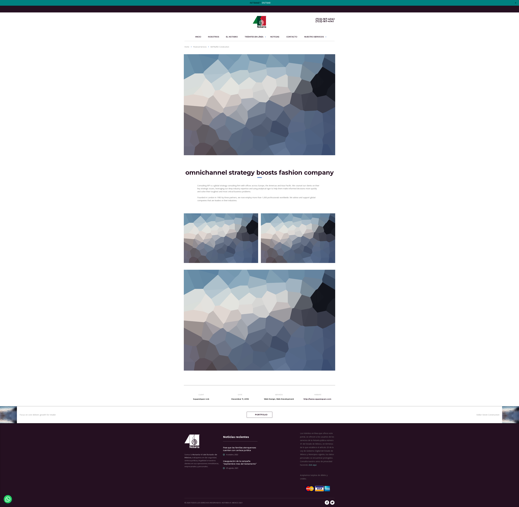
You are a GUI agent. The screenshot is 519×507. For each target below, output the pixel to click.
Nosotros (213, 37)
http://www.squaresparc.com (317, 399)
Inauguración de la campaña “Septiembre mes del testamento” (240, 462)
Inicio (198, 37)
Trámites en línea (254, 37)
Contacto (291, 37)
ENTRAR (266, 2)
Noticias (274, 37)
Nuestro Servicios (314, 37)
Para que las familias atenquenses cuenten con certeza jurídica (239, 449)
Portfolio (261, 414)
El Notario (232, 37)
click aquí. (313, 465)
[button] (8, 499)
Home (186, 47)
